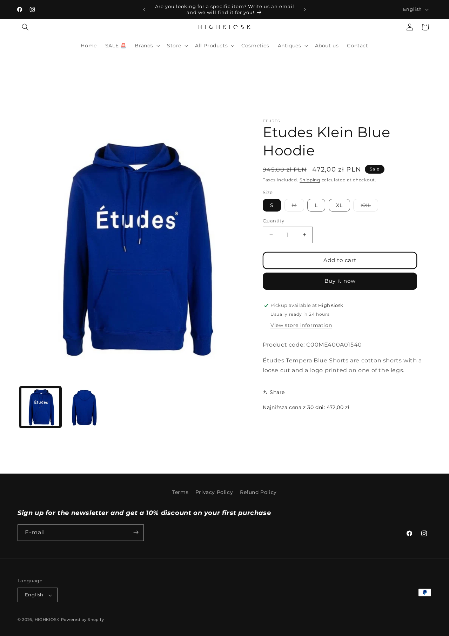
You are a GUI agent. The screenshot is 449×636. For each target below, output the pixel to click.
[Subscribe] (135, 532)
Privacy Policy (214, 492)
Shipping (310, 179)
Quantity (273, 220)
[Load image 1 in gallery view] (40, 407)
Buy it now (340, 280)
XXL (369, 207)
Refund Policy (258, 492)
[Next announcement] (305, 9)
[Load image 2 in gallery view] (86, 407)
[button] (25, 27)
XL (339, 205)
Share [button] (277, 392)
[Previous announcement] (144, 9)
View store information (301, 325)
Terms (180, 492)
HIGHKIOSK (47, 619)
